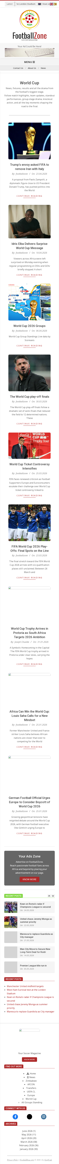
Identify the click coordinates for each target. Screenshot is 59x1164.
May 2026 (27, 1134)
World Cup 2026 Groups (29, 326)
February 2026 (26, 1145)
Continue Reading (29, 196)
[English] (51, 3)
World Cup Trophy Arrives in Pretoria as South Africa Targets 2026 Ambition (29, 633)
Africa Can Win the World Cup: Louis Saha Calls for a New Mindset (29, 716)
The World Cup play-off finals (29, 396)
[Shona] (55, 3)
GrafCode (48, 1160)
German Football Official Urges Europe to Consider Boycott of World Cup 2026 (29, 802)
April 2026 (26, 1138)
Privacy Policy (12, 1160)
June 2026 (27, 1131)
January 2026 (26, 1149)
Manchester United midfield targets (25, 986)
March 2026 (27, 1141)
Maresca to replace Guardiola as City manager (30, 1011)
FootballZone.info (27, 1160)
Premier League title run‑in (33, 965)
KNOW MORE (29, 879)
